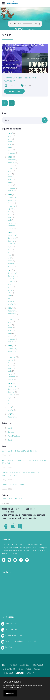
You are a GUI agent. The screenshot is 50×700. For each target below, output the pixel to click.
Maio (9, 144)
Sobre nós (24, 665)
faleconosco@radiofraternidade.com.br (21, 641)
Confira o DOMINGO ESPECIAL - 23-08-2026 (19, 451)
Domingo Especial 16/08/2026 (13, 485)
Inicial (4, 665)
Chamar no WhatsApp (13, 635)
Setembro (11, 168)
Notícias (11, 432)
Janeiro (10, 191)
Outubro (11, 165)
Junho (10, 142)
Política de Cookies (16, 687)
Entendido (10, 693)
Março (10, 150)
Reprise (10, 440)
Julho (10, 139)
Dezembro (12, 160)
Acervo (37, 669)
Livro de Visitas (8, 669)
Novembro (12, 162)
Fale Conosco (7, 673)
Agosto (10, 136)
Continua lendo (14, 91)
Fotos (20, 669)
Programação (37, 665)
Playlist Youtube (14, 436)
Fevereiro (11, 153)
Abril (9, 147)
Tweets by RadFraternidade (12, 498)
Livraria (30, 673)
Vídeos (28, 669)
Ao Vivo (28, 85)
